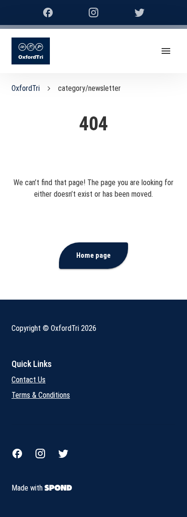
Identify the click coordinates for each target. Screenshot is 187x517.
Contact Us (29, 379)
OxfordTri (26, 88)
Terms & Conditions (41, 395)
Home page (93, 255)
